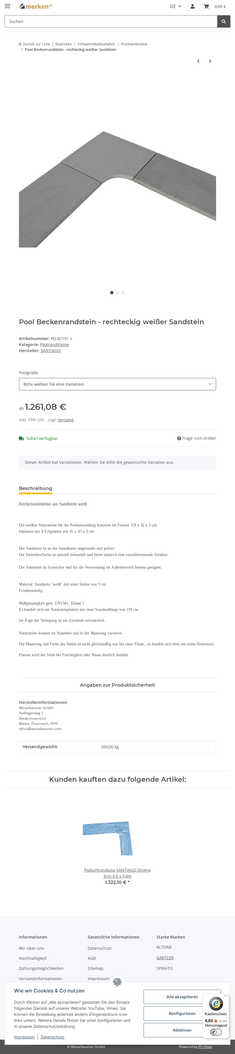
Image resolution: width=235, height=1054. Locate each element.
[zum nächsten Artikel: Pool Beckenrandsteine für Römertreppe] (210, 61)
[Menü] (225, 997)
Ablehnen (182, 1030)
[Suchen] (223, 21)
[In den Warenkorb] (23, 80)
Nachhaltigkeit (33, 958)
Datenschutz (52, 1036)
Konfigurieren (182, 1013)
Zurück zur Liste (36, 44)
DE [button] (173, 6)
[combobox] (117, 384)
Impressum (24, 1036)
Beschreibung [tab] (35, 488)
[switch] (216, 1032)
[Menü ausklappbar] (7, 3)
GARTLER (165, 957)
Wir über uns (31, 948)
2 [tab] (117, 292)
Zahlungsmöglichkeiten (41, 968)
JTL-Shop (205, 1046)
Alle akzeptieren (182, 996)
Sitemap (95, 968)
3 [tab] (123, 292)
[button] (192, 6)
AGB (92, 958)
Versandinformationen (40, 978)
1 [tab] (111, 292)
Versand (66, 419)
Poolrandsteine (54, 344)
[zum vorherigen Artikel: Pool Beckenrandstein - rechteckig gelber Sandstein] (198, 61)
